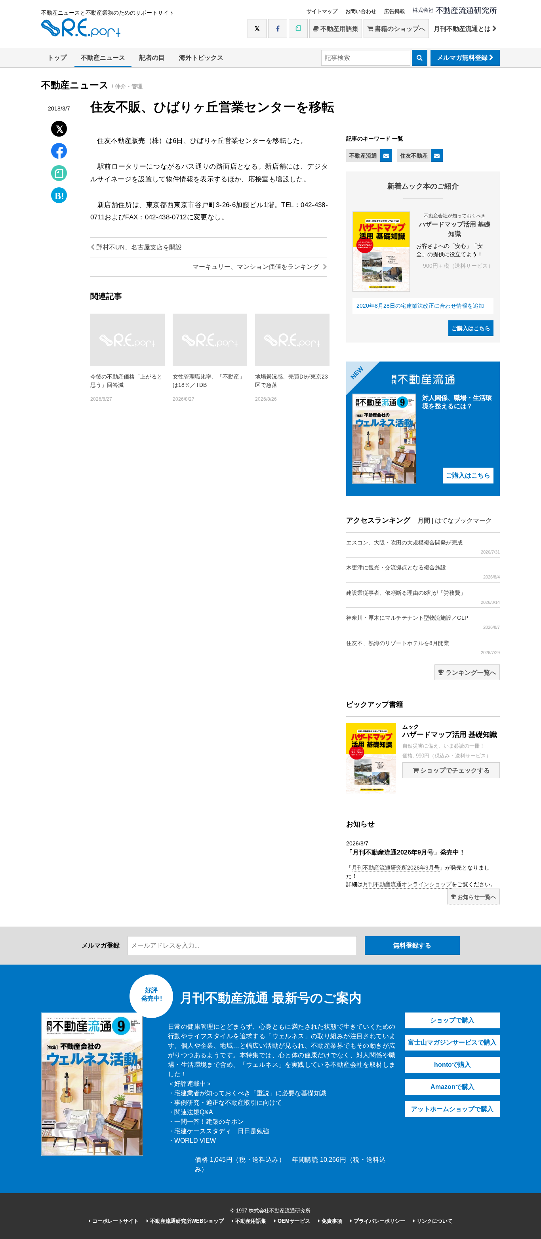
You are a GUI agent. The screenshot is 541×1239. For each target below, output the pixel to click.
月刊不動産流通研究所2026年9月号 (396, 867)
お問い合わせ (360, 11)
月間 (423, 520)
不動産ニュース (103, 57)
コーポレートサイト (115, 1221)
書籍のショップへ (399, 28)
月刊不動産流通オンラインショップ (407, 884)
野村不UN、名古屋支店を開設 (138, 247)
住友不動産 (414, 155)
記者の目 (152, 57)
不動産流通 (363, 155)
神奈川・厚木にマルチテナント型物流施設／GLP (423, 622)
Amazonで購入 (452, 1086)
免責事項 (331, 1221)
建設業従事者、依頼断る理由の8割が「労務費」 (423, 597)
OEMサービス (293, 1221)
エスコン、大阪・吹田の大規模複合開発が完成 (423, 546)
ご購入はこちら (470, 328)
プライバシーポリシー (378, 1221)
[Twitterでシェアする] (59, 127)
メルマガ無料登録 (463, 57)
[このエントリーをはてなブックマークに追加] (59, 193)
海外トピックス (201, 57)
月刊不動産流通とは (463, 28)
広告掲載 (394, 11)
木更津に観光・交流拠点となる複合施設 (423, 571)
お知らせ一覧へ (476, 897)
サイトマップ (322, 11)
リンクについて (434, 1221)
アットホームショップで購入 (452, 1109)
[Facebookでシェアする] (59, 151)
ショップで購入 (452, 1020)
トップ (57, 57)
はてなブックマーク (463, 520)
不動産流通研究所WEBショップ (186, 1221)
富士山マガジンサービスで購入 (452, 1042)
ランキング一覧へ (470, 672)
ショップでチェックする (454, 770)
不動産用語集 (338, 28)
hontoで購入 (452, 1064)
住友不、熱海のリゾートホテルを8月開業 (423, 647)
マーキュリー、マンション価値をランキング (256, 266)
